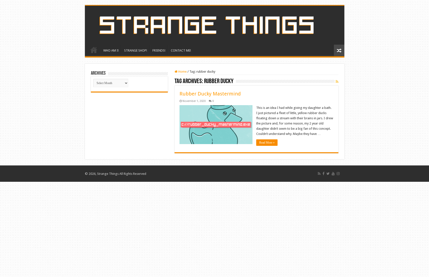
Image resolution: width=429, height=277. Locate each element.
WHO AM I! (111, 50)
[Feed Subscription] (337, 82)
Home (182, 71)
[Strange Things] (214, 25)
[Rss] (319, 174)
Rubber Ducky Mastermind (210, 94)
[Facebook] (323, 174)
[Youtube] (333, 174)
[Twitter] (328, 174)
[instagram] (338, 174)
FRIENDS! (158, 50)
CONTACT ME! (181, 50)
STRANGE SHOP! (135, 50)
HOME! (93, 50)
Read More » (267, 142)
